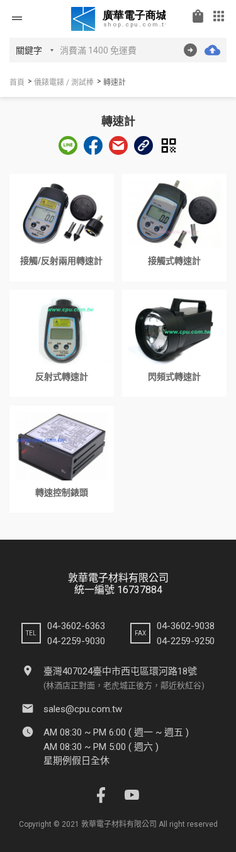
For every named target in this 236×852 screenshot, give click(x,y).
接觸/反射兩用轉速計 (61, 261)
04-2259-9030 (76, 641)
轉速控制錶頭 (61, 492)
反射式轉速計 (61, 377)
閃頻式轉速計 (174, 377)
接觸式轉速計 (174, 261)
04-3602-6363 (76, 626)
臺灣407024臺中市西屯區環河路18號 (120, 671)
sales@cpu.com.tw (82, 709)
